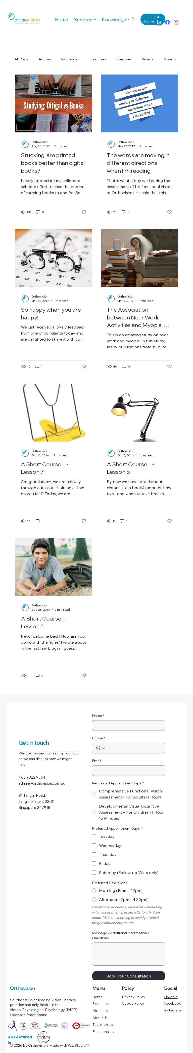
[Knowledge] (108, 1010)
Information (70, 59)
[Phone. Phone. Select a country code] (100, 748)
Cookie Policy (133, 1003)
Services (97, 1003)
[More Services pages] (95, 19)
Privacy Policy (133, 997)
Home (97, 997)
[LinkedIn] (159, 22)
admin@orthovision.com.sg (42, 783)
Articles (45, 59)
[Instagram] (176, 22)
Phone (98, 738)
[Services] (108, 1003)
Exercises (98, 59)
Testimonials (102, 1024)
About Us (100, 1017)
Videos (147, 59)
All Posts (22, 59)
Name (98, 715)
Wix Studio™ (78, 1045)
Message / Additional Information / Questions (120, 935)
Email (96, 760)
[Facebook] (167, 22)
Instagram (172, 1010)
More (167, 59)
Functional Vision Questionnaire (103, 1031)
